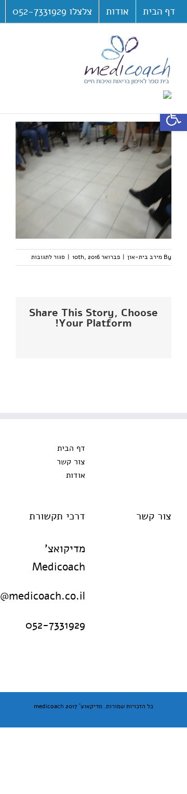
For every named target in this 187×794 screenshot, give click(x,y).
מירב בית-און (144, 257)
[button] (173, 117)
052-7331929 (55, 625)
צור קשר (71, 461)
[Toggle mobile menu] (20, 39)
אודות (75, 475)
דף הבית (71, 448)
